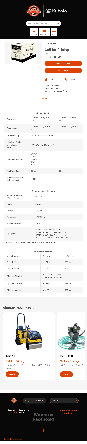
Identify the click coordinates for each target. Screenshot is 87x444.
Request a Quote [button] (63, 63)
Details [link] (12, 374)
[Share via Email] (55, 57)
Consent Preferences (13, 439)
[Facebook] (43, 430)
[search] (58, 23)
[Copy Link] (59, 57)
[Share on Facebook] (46, 57)
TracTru (15, 412)
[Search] (76, 400)
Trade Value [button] (63, 70)
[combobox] (43, 23)
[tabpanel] (23, 53)
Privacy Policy (64, 411)
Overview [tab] (43, 99)
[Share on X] (50, 57)
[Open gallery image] (23, 53)
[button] (34, 32)
